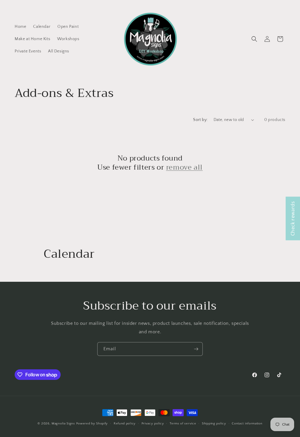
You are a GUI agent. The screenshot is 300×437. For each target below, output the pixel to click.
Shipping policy (214, 423)
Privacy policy (153, 423)
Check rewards (292, 218)
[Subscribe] (196, 349)
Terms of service (183, 423)
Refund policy (125, 423)
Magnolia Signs (63, 423)
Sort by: (200, 119)
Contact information (247, 423)
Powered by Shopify (92, 423)
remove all (184, 167)
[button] (254, 39)
